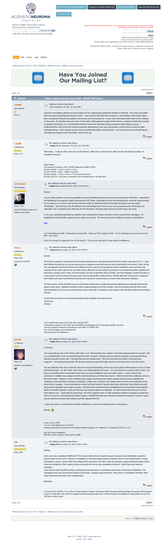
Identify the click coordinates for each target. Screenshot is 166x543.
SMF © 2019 (82, 536)
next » (151, 89)
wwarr (17, 339)
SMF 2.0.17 (72, 536)
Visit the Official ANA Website (72, 7)
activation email (33, 27)
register (42, 25)
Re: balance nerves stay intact (63, 143)
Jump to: (128, 518)
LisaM (17, 143)
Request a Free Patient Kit (102, 7)
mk (16, 442)
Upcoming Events (126, 7)
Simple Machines (94, 536)
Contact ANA (64, 14)
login (34, 25)
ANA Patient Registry (149, 7)
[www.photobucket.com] (15, 369)
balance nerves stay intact (61, 104)
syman (18, 104)
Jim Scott (19, 183)
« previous (145, 89)
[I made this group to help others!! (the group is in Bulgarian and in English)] (15, 265)
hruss (17, 247)
